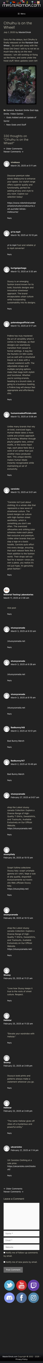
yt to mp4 (15, 232)
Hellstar (8, 1020)
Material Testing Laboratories (18, 594)
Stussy (7, 975)
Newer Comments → (13, 151)
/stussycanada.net (16, 641)
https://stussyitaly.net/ (18, 889)
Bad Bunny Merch (15, 741)
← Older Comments (13, 148)
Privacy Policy (21, 1359)
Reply (9, 218)
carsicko (15, 489)
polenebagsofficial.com (23, 322)
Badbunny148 (18, 727)
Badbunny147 (18, 761)
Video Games (16, 114)
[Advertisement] (21, 1329)
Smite (6, 114)
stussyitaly (9, 854)
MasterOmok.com (10, 1356)
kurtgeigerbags (18, 268)
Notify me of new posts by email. (21, 1262)
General (10, 110)
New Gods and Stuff (16, 125)
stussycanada (18, 628)
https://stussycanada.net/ (19, 828)
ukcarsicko (16, 1147)
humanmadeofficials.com (24, 413)
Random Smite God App (26, 110)
